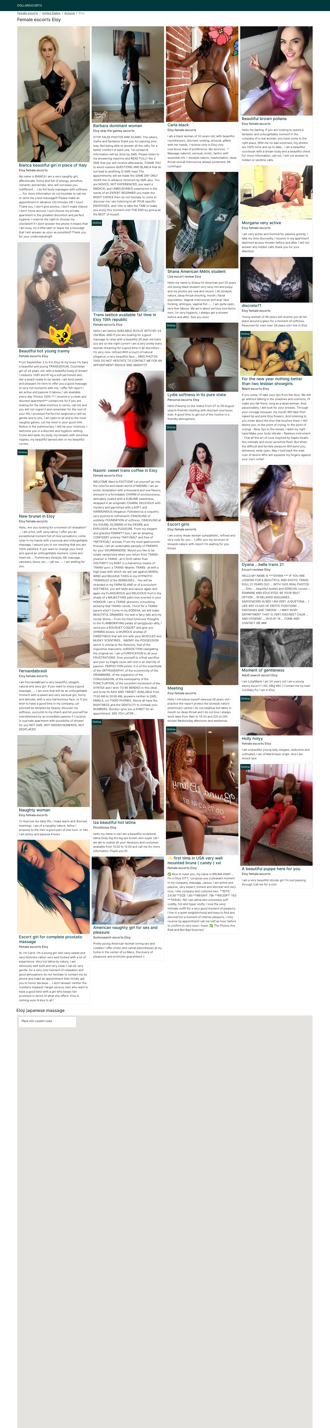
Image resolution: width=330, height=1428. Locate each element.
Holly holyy (252, 738)
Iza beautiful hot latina (114, 822)
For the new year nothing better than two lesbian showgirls (272, 381)
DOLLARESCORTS (29, 5)
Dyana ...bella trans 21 (263, 564)
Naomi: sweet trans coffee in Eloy (125, 470)
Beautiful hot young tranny (44, 351)
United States (51, 13)
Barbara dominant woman (117, 125)
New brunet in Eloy (37, 516)
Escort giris (178, 524)
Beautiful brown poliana (264, 118)
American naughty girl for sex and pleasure (125, 930)
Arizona (69, 13)
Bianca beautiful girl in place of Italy (53, 165)
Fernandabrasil (33, 670)
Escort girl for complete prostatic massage (50, 939)
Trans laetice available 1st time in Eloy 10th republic (124, 317)
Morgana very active (261, 222)
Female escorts (27, 13)
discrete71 (251, 305)
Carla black (178, 124)
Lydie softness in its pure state (196, 394)
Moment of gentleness (263, 670)
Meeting (175, 688)
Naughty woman (34, 810)
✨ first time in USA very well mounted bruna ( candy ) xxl (194, 860)
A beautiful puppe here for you (271, 868)
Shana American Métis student (196, 271)
